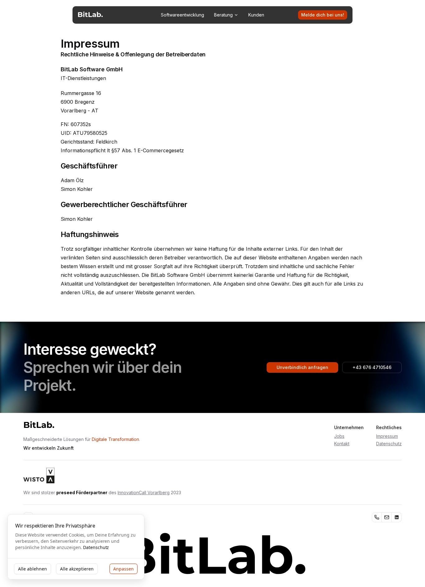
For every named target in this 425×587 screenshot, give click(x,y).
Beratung (223, 14)
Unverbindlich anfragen (302, 367)
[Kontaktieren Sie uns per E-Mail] (387, 517)
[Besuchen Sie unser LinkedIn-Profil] (397, 517)
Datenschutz (389, 443)
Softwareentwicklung (182, 14)
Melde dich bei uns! (322, 14)
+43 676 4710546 (372, 367)
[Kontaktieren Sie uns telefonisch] (377, 517)
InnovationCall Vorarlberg (144, 492)
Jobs (339, 436)
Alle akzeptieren (77, 569)
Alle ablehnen (32, 569)
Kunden (256, 14)
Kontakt (341, 443)
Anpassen (123, 569)
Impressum (387, 436)
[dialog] (75, 547)
